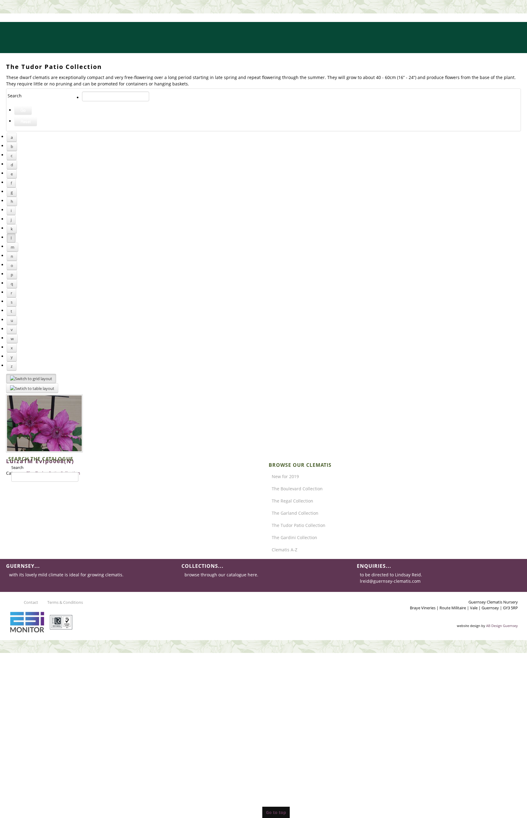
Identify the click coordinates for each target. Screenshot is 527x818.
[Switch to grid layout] (31, 379)
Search (17, 467)
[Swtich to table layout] (32, 388)
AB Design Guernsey (502, 626)
